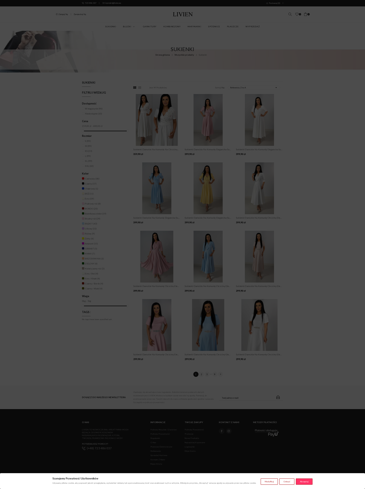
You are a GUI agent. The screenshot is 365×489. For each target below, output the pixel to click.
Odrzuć (286, 481)
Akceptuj (304, 481)
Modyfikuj (269, 481)
